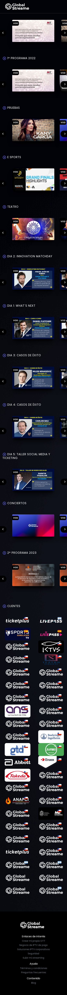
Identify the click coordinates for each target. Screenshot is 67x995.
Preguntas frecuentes (33, 972)
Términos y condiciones (33, 968)
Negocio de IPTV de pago (33, 945)
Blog (33, 982)
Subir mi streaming (33, 957)
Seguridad (33, 953)
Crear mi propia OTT (33, 941)
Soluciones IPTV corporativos (33, 949)
